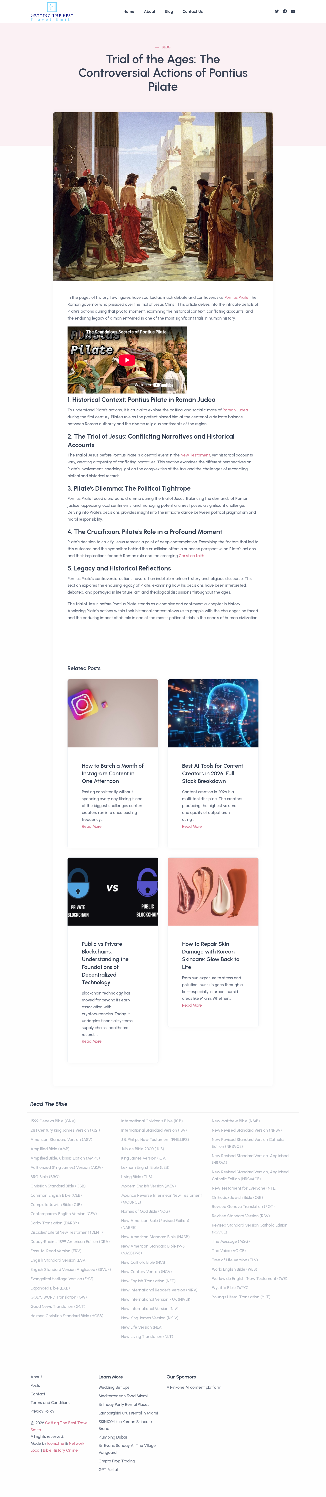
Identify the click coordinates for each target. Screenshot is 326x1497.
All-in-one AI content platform (194, 1387)
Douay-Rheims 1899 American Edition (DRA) (70, 1241)
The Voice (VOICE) (229, 1250)
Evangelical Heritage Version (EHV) (62, 1278)
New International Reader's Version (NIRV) (159, 1290)
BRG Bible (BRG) (45, 1176)
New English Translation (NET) (148, 1281)
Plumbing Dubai (113, 1437)
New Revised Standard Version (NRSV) (247, 1130)
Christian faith (191, 555)
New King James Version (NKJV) (150, 1318)
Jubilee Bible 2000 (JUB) (142, 1148)
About (149, 11)
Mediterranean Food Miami (123, 1395)
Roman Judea (235, 410)
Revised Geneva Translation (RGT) (243, 1206)
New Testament (195, 455)
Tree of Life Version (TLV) (235, 1260)
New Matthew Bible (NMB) (236, 1121)
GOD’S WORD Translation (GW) (59, 1297)
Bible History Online (60, 1450)
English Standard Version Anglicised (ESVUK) (71, 1269)
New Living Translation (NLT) (147, 1336)
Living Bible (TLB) (136, 1176)
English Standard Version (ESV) (59, 1260)
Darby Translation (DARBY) (55, 1223)
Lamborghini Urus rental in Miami (128, 1413)
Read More (92, 826)
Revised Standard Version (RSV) (241, 1215)
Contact (38, 1394)
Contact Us (193, 11)
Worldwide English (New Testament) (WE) (249, 1278)
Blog (169, 11)
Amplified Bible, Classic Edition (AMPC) (65, 1158)
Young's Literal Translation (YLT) (241, 1297)
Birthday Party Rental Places (124, 1404)
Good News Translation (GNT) (58, 1306)
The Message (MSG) (231, 1241)
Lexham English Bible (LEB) (145, 1167)
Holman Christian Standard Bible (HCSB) (67, 1315)
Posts (35, 1385)
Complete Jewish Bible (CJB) (56, 1204)
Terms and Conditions (50, 1402)
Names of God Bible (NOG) (145, 1211)
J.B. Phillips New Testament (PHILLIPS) (155, 1139)
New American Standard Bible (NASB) (155, 1236)
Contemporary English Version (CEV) (64, 1213)
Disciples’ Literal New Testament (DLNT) (67, 1232)
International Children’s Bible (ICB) (152, 1121)
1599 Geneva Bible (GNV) (53, 1121)
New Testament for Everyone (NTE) (244, 1188)
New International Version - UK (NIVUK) (156, 1299)
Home (128, 11)
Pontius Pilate (236, 297)
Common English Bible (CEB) (56, 1195)
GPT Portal (108, 1469)
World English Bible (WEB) (234, 1269)
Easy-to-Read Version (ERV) (56, 1250)
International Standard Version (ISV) (154, 1130)
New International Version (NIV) (150, 1308)
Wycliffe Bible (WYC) (230, 1287)
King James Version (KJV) (144, 1158)
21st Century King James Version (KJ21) (65, 1130)
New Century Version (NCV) (146, 1271)
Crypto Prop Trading (117, 1461)
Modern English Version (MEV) (148, 1186)
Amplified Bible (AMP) (50, 1148)
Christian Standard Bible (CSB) (58, 1186)
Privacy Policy (42, 1411)
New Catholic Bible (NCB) (144, 1262)
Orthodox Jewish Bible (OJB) (237, 1197)
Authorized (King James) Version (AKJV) (67, 1167)
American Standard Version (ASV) (61, 1139)
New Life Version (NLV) (142, 1327)
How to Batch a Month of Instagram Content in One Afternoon (113, 773)
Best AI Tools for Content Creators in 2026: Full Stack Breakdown (212, 773)
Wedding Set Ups (114, 1387)
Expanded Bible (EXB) (50, 1288)
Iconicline (55, 1443)
